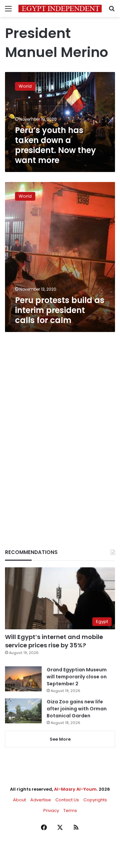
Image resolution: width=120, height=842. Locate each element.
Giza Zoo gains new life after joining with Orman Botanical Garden (77, 708)
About (19, 800)
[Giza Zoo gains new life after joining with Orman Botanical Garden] (23, 710)
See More (60, 739)
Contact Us (67, 800)
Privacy (51, 810)
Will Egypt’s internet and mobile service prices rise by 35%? (54, 641)
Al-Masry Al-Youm (75, 789)
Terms (70, 810)
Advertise (40, 800)
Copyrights (95, 800)
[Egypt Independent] (60, 8)
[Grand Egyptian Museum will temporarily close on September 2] (23, 678)
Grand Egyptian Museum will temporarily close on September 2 (77, 676)
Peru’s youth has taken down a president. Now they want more (55, 145)
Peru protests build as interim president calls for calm (59, 310)
